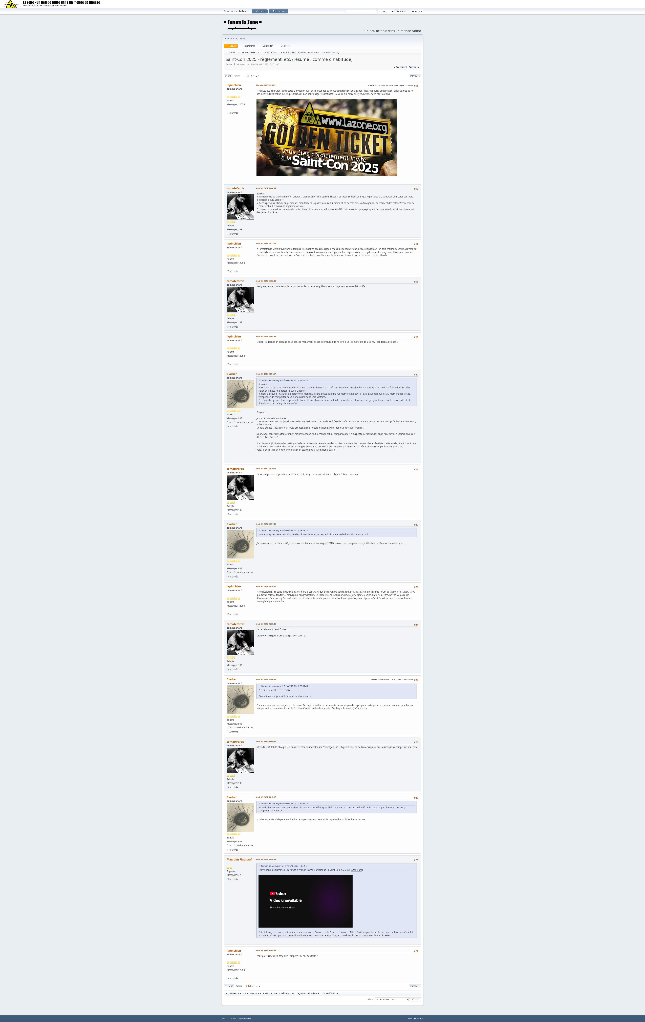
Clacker (232, 374)
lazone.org (395, 591)
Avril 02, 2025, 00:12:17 (266, 797)
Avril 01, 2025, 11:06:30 (266, 281)
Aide (410, 1018)
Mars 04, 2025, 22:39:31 (266, 85)
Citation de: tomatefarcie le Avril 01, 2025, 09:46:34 (284, 380)
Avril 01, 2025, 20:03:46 (266, 624)
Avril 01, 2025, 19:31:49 (266, 524)
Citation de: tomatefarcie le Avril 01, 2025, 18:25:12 (284, 530)
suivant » (414, 67)
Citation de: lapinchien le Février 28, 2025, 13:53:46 (284, 866)
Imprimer (415, 76)
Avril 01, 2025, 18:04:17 (266, 374)
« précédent (400, 67)
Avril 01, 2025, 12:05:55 (266, 336)
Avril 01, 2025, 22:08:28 (266, 741)
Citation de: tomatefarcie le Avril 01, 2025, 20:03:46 (284, 686)
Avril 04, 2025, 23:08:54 (266, 950)
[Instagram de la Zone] (228, 108)
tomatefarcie (235, 188)
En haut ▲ (418, 1018)
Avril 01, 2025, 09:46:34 (266, 188)
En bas (228, 76)
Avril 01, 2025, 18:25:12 (266, 468)
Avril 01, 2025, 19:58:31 (266, 586)
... (256, 75)
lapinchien (234, 85)
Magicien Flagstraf (239, 859)
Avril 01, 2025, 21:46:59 (266, 679)
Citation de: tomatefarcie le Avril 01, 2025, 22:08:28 (284, 803)
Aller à (371, 999)
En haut (229, 986)
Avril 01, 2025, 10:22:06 (266, 243)
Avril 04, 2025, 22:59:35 (266, 859)
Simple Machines (244, 1019)
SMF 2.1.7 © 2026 (229, 1019)
